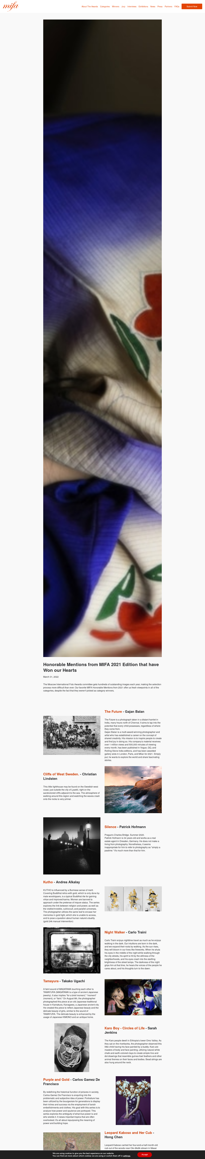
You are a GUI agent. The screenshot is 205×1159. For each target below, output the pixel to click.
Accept (145, 1154)
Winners (115, 6)
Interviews (131, 6)
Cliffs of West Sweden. (61, 774)
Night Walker (115, 932)
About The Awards (90, 6)
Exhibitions (143, 6)
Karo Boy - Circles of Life (125, 1028)
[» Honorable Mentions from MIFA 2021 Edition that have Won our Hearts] (11, 6)
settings (126, 1156)
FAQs (176, 6)
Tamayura (51, 980)
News (152, 6)
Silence (110, 826)
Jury (123, 6)
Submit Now (192, 6)
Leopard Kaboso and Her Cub (128, 1132)
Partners (168, 6)
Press (159, 6)
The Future (113, 711)
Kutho (48, 881)
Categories (105, 6)
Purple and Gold (56, 1079)
